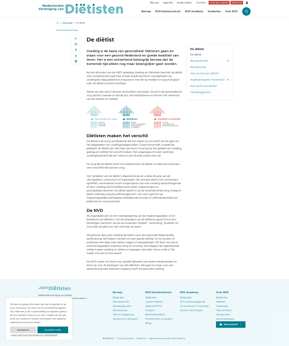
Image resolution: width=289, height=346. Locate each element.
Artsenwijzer (184, 2)
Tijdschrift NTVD (153, 306)
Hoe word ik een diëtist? (204, 73)
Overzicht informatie (68, 30)
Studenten (214, 11)
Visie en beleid (223, 310)
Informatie (68, 23)
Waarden (220, 301)
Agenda (168, 2)
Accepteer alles (52, 330)
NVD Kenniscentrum (168, 11)
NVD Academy (194, 11)
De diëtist (195, 54)
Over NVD (231, 11)
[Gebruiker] (247, 3)
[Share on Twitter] (76, 56)
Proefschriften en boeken (159, 319)
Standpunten (223, 314)
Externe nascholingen (191, 310)
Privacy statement (125, 338)
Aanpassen (23, 330)
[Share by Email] (76, 44)
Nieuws (154, 2)
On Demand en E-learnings (194, 306)
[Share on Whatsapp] (76, 38)
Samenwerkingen (225, 319)
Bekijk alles (118, 297)
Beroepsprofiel (199, 60)
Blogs (148, 323)
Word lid (237, 2)
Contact (201, 2)
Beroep (146, 11)
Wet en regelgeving (123, 314)
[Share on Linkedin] (76, 61)
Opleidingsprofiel (200, 92)
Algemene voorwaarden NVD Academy (167, 338)
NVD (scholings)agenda (192, 301)
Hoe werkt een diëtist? (203, 86)
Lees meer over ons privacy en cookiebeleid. (34, 335)
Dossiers (149, 310)
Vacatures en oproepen (125, 319)
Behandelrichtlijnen (155, 314)
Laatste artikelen (154, 301)
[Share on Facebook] (76, 50)
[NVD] (80, 8)
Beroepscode (198, 67)
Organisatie (222, 306)
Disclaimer (141, 338)
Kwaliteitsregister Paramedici (207, 79)
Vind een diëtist (219, 2)
